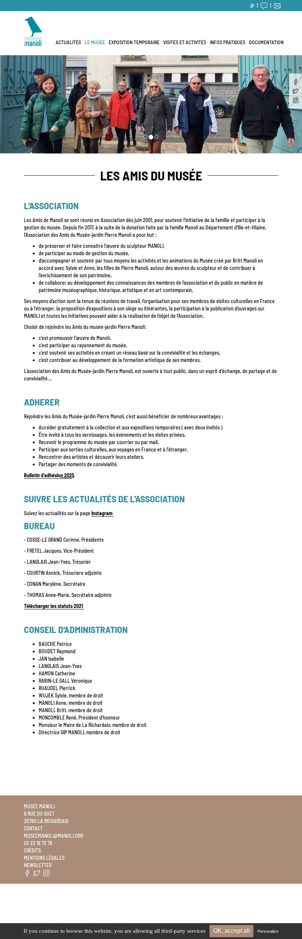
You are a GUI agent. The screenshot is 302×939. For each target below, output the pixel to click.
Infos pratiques (227, 42)
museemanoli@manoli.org (53, 836)
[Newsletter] (277, 5)
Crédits (32, 850)
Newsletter (38, 865)
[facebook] (295, 82)
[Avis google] (264, 5)
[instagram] (295, 100)
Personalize (267, 931)
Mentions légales (44, 858)
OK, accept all (231, 931)
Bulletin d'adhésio (48, 475)
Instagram (102, 513)
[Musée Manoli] (33, 20)
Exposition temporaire (134, 42)
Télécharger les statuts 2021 (54, 606)
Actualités (68, 42)
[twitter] (295, 91)
